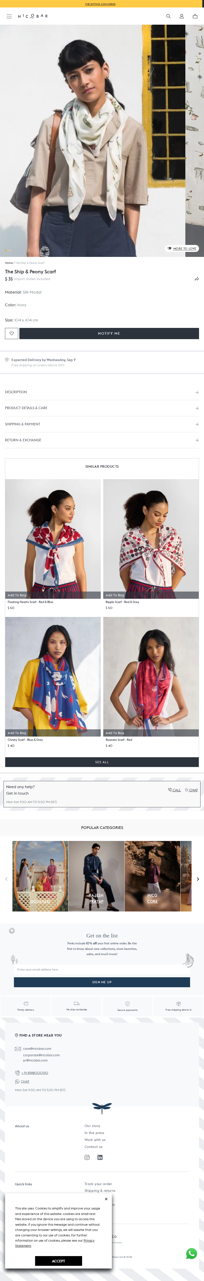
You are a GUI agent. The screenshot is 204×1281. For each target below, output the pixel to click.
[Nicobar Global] (33, 16)
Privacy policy (96, 1211)
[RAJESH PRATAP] (96, 844)
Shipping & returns (100, 1191)
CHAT (25, 1081)
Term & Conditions (100, 1204)
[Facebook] (100, 1157)
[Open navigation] (9, 16)
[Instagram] (87, 1157)
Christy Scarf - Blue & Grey (25, 740)
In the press (94, 1133)
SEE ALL (102, 762)
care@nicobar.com (37, 1049)
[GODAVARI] (40, 844)
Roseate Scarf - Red (119, 740)
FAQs (89, 1198)
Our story (92, 1126)
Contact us (94, 1147)
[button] (181, 18)
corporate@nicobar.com (41, 1055)
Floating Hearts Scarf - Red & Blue (30, 602)
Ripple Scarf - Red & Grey (122, 602)
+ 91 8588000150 (34, 1073)
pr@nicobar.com (35, 1060)
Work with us (95, 1140)
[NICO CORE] (152, 844)
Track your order (98, 1184)
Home (9, 263)
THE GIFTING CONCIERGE (102, 3)
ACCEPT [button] (58, 1261)
